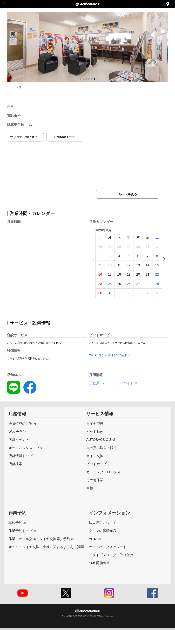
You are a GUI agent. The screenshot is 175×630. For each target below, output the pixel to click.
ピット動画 (94, 431)
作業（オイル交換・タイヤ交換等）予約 (39, 539)
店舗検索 (15, 464)
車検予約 (15, 523)
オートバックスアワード (107, 547)
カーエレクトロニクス (103, 472)
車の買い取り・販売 (101, 448)
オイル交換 (94, 456)
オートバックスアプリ (26, 448)
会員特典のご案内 (22, 423)
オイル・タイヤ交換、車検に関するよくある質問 (46, 547)
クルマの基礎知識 (102, 531)
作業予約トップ (20, 531)
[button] (80, 79)
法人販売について (102, 523)
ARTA (93, 539)
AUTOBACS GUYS (100, 439)
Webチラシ (17, 431)
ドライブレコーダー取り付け (111, 555)
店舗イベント (19, 439)
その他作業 (94, 480)
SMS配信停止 (99, 563)
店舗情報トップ (20, 456)
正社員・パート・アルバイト (111, 383)
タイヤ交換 (94, 423)
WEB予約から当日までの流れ (108, 355)
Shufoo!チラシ (64, 137)
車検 (89, 488)
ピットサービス (98, 464)
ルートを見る (128, 194)
